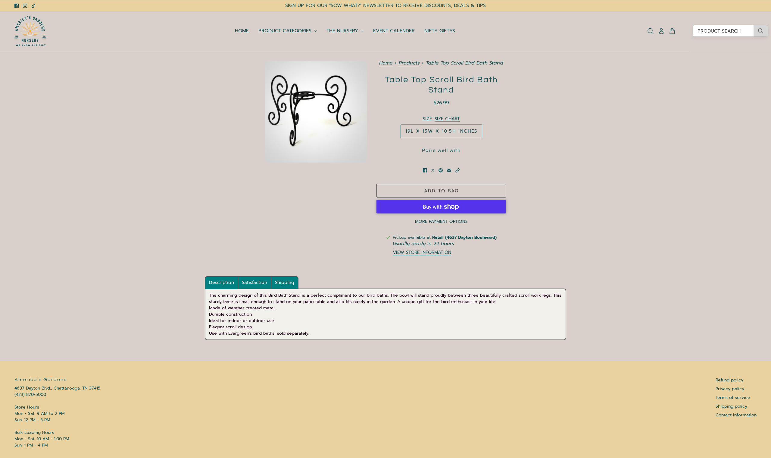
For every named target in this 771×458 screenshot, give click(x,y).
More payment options (441, 221)
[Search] (651, 31)
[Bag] (672, 31)
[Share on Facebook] (425, 170)
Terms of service (733, 397)
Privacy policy (730, 389)
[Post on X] (432, 170)
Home (386, 63)
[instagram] (25, 5)
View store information (422, 252)
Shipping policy (731, 406)
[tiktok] (33, 5)
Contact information (736, 415)
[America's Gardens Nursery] (30, 31)
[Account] (661, 31)
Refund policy (729, 380)
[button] (457, 170)
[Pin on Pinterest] (440, 170)
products (409, 63)
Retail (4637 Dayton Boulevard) (464, 237)
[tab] (221, 282)
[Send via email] (449, 170)
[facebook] (16, 5)
